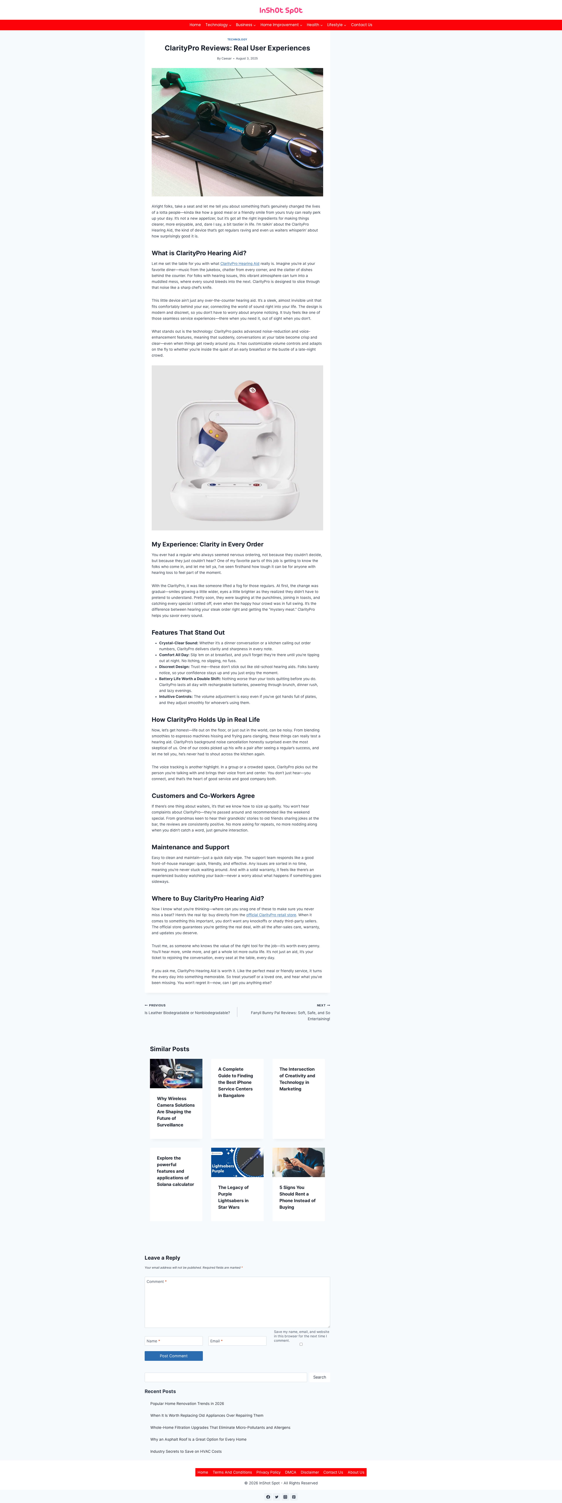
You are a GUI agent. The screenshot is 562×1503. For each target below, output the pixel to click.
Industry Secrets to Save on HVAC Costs (186, 1451)
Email (216, 1341)
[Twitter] (276, 1497)
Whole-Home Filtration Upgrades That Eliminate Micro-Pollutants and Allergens (220, 1427)
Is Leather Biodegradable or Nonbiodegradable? (187, 1009)
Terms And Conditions (232, 1472)
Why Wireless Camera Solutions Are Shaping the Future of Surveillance (176, 1112)
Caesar (227, 58)
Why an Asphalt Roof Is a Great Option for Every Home (198, 1439)
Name (153, 1341)
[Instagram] (285, 1497)
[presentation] (176, 1073)
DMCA (290, 1472)
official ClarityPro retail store (271, 915)
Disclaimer (310, 1472)
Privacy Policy (268, 1472)
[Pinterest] (294, 1497)
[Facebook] (268, 1497)
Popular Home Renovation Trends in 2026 (187, 1403)
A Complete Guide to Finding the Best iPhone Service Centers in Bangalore (235, 1082)
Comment (157, 1281)
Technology (237, 39)
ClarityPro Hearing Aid (239, 263)
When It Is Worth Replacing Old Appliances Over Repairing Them (206, 1415)
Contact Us (361, 24)
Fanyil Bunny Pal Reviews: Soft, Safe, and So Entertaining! (290, 1012)
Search (319, 1377)
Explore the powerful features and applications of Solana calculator (175, 1171)
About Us (356, 1472)
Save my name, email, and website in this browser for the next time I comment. (301, 1336)
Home (195, 24)
